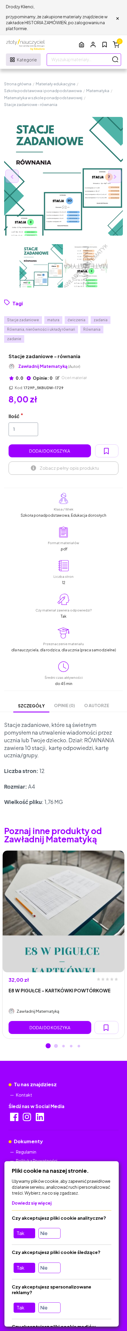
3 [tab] (63, 1046)
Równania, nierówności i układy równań (41, 329)
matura (53, 320)
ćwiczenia (76, 320)
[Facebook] (15, 1118)
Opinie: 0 (42, 378)
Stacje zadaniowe (23, 320)
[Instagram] (27, 1118)
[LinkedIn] (40, 1118)
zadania (101, 320)
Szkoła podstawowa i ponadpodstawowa (43, 90)
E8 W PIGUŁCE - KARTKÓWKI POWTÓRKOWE (59, 990)
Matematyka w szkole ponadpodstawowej (43, 97)
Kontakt (24, 1094)
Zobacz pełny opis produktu (69, 468)
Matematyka (97, 90)
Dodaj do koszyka (49, 451)
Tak (20, 1233)
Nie (44, 1233)
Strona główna (17, 83)
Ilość (14, 416)
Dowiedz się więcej (32, 1203)
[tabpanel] (63, 944)
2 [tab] (56, 1046)
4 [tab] (71, 1046)
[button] (93, 44)
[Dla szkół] (81, 44)
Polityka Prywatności (36, 1160)
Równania (91, 329)
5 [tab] (79, 1046)
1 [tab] (48, 1046)
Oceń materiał (74, 378)
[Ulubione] (105, 44)
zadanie (14, 339)
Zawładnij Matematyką (49, 366)
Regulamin (26, 1151)
